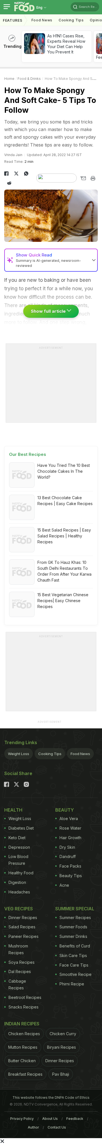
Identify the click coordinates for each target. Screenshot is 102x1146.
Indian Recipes (21, 1023)
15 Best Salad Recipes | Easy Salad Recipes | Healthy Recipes (64, 536)
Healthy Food (20, 872)
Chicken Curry (63, 1033)
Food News (41, 20)
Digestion (17, 882)
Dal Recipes (19, 971)
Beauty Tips (71, 875)
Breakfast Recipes (25, 1074)
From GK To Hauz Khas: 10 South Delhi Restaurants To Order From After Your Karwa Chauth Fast (64, 571)
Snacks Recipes (23, 1007)
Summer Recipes (75, 917)
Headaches (19, 892)
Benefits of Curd (75, 946)
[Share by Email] (83, 178)
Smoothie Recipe (76, 974)
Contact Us (57, 1127)
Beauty (64, 810)
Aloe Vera (69, 818)
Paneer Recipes (23, 936)
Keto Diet (17, 837)
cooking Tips (71, 20)
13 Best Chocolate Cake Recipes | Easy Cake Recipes (65, 500)
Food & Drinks (29, 78)
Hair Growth (70, 837)
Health (13, 810)
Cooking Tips (49, 753)
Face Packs (70, 866)
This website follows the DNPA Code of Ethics (51, 1097)
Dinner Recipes (22, 917)
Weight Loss (18, 753)
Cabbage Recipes (17, 984)
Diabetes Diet (21, 828)
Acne (64, 885)
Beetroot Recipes (24, 997)
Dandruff (68, 856)
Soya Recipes (21, 962)
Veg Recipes (18, 908)
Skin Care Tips (73, 955)
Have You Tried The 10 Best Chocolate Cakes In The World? (63, 471)
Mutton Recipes (22, 1047)
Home (9, 78)
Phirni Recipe (72, 983)
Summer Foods (73, 926)
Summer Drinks (73, 936)
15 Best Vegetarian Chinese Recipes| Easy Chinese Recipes (62, 600)
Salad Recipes (21, 926)
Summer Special (74, 908)
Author (33, 1127)
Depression (19, 847)
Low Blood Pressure (18, 860)
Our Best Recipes (27, 454)
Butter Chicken (22, 1060)
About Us (50, 1118)
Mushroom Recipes (18, 949)
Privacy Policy (22, 1118)
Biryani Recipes (61, 1047)
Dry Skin (67, 847)
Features (12, 20)
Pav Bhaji (60, 1074)
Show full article (49, 311)
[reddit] (9, 183)
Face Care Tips (74, 965)
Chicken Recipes (24, 1033)
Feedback (74, 1118)
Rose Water (70, 828)
